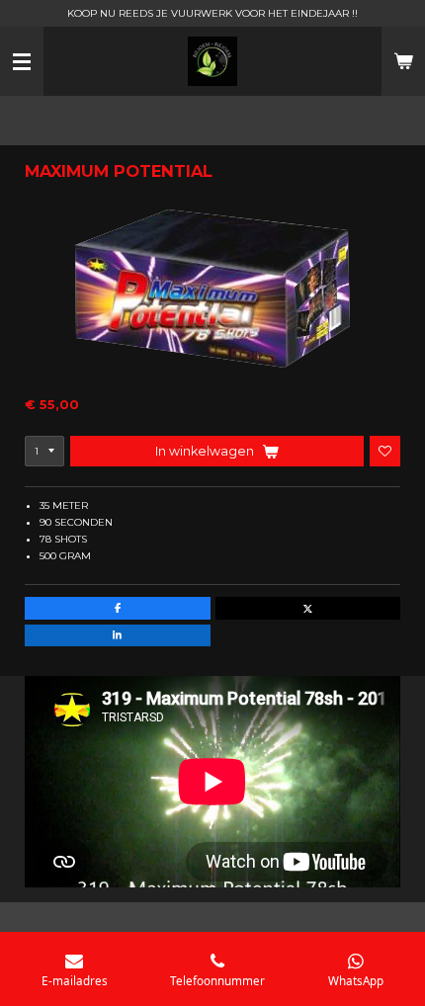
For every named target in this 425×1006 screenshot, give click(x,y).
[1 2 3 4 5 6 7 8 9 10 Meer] (44, 451)
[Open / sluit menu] (21, 61)
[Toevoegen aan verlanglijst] (385, 451)
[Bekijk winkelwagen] (403, 61)
